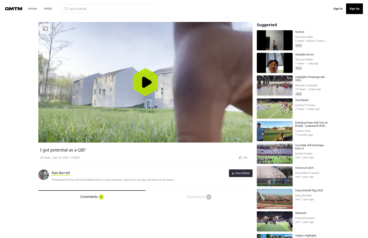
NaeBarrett (61, 172)
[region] (145, 82)
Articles (32, 8)
